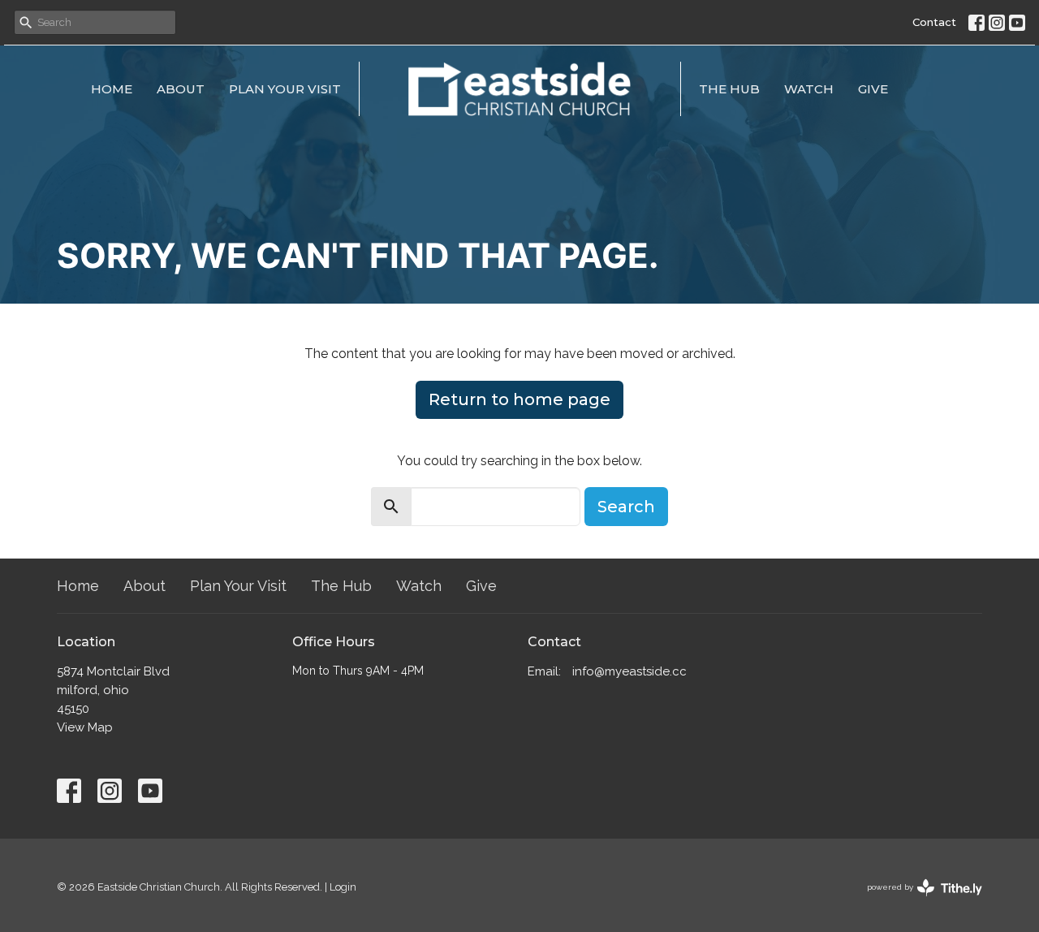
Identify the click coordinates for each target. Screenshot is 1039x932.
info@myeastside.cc (629, 671)
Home (111, 89)
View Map (85, 727)
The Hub (729, 89)
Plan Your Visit (285, 89)
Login (343, 887)
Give (873, 89)
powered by (917, 901)
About (181, 89)
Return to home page (519, 399)
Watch (809, 89)
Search (626, 506)
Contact (934, 21)
